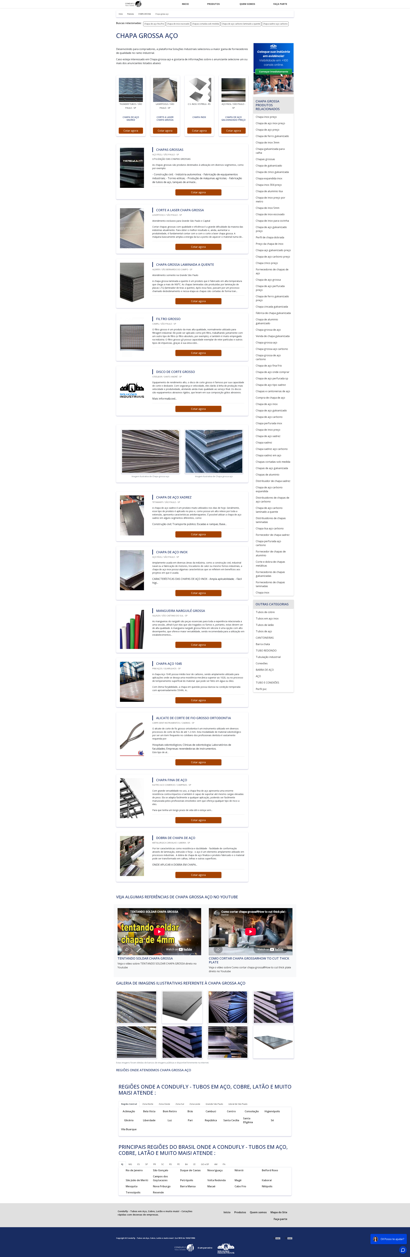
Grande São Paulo (214, 1103)
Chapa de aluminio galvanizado (267, 321)
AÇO (258, 676)
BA (186, 1164)
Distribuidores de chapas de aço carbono (272, 499)
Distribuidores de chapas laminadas (271, 520)
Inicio (185, 3)
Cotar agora (130, 130)
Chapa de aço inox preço (270, 123)
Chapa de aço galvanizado (271, 410)
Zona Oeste (164, 1103)
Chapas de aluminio (267, 474)
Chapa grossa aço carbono (272, 349)
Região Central (129, 1103)
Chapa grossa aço (266, 342)
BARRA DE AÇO (265, 670)
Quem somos (247, 3)
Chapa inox (262, 592)
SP (146, 1164)
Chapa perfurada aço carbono (268, 543)
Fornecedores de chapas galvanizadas (270, 574)
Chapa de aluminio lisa (269, 191)
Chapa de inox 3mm (267, 142)
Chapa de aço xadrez (268, 436)
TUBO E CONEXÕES (267, 682)
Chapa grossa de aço (268, 329)
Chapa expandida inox (269, 178)
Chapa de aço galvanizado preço (271, 229)
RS (170, 1164)
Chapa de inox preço (268, 429)
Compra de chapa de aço (270, 397)
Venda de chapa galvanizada (273, 336)
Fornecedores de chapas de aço (272, 271)
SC (162, 1164)
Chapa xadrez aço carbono (275, 23)
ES (138, 1164)
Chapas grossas (265, 159)
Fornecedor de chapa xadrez (273, 535)
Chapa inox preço (266, 117)
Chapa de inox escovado (178, 23)
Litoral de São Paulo (238, 1103)
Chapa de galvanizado (269, 165)
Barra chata (263, 644)
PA (224, 1164)
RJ (122, 1164)
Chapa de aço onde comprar (272, 372)
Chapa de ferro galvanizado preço (272, 298)
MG (130, 1164)
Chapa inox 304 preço (269, 185)
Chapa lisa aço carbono (270, 528)
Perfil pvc (261, 689)
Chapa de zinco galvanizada (272, 172)
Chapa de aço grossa (268, 279)
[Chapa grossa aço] (131, 90)
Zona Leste (194, 1103)
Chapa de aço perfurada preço (270, 288)
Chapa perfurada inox (269, 423)
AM (215, 1164)
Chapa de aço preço (267, 129)
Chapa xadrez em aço (268, 455)
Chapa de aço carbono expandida (269, 489)
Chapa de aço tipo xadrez (271, 385)
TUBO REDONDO (266, 650)
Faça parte (280, 3)
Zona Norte (147, 1103)
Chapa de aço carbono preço (273, 256)
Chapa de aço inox (267, 404)
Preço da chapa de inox (269, 244)
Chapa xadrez (264, 442)
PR (154, 1164)
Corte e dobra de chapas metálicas (270, 563)
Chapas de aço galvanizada (272, 468)
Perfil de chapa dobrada (270, 237)
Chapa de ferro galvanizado (272, 136)
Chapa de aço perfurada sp (272, 378)
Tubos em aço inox (267, 618)
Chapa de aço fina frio (154, 23)
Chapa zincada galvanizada (272, 306)
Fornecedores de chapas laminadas (270, 584)
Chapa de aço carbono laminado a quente (241, 23)
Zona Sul (180, 1103)
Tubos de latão (265, 625)
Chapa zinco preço (267, 263)
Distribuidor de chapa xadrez (273, 481)
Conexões (262, 663)
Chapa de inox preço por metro (270, 199)
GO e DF (205, 1164)
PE (178, 1164)
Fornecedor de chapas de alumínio (271, 553)
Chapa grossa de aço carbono (268, 357)
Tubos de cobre (265, 612)
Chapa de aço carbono (269, 417)
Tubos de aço (264, 631)
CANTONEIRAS (265, 637)
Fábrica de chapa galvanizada (273, 313)
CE (194, 1164)
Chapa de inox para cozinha (272, 220)
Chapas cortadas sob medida (205, 23)
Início (227, 1212)
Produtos (213, 3)
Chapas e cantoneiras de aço (273, 391)
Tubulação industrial (268, 657)
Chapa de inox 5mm (267, 208)
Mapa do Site (279, 1212)
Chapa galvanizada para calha (270, 151)
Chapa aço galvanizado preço (273, 250)
